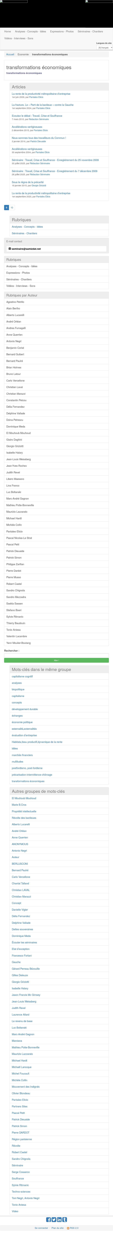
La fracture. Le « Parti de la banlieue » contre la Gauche (42, 104)
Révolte (16, 1145)
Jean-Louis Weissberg (18, 459)
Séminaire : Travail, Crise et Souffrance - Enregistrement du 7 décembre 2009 (54, 171)
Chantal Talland (20, 883)
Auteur (15, 857)
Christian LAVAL (21, 890)
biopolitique (18, 689)
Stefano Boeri (13, 610)
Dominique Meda (15, 426)
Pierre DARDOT (20, 1132)
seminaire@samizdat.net (26, 249)
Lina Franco (12, 485)
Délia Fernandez (15, 406)
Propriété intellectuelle (24, 811)
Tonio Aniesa (13, 629)
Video (15, 1211)
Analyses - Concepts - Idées (30, 31)
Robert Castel (14, 583)
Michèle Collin (14, 524)
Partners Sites (19, 1106)
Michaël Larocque (21, 1067)
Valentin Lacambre (16, 636)
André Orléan (13, 321)
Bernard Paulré (14, 361)
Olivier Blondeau (21, 1093)
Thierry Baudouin (15, 623)
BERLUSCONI (20, 863)
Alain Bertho (13, 308)
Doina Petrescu (14, 419)
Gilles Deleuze (20, 975)
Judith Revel (13, 472)
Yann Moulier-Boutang (18, 643)
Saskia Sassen (14, 603)
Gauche (16, 962)
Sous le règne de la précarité (28, 182)
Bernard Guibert (15, 354)
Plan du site (58, 1227)
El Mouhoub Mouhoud (18, 433)
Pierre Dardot (13, 570)
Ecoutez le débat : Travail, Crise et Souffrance (37, 115)
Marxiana (17, 1040)
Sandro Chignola (15, 590)
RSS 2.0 (73, 1227)
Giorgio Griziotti (39, 185)
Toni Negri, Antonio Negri (25, 1198)
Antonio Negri (13, 341)
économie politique (22, 722)
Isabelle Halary (14, 452)
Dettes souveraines (22, 929)
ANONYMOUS (20, 844)
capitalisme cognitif (22, 676)
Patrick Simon (13, 557)
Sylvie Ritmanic (14, 616)
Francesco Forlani (22, 955)
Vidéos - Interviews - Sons (18, 38)
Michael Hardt (14, 518)
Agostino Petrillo (15, 302)
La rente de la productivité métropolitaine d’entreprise (41, 93)
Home (7, 31)
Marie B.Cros (19, 804)
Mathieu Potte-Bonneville (20, 505)
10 (12, 207)
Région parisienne (22, 1139)
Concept (16, 903)
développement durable (25, 709)
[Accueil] (14, 14)
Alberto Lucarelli (15, 315)
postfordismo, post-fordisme (27, 768)
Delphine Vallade (15, 413)
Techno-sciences (21, 1191)
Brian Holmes (13, 367)
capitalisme (18, 696)
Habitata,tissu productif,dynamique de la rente (37, 742)
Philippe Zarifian (15, 564)
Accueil (10, 54)
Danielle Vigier (20, 909)
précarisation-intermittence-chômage (32, 774)
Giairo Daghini (14, 439)
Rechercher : (11, 650)
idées (15, 748)
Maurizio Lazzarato (16, 511)
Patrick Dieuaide (38, 141)
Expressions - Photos (62, 31)
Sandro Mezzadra (16, 597)
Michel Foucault (20, 1073)
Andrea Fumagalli (16, 328)
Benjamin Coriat (15, 347)
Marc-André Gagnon (17, 498)
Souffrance (18, 1178)
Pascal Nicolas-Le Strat (19, 538)
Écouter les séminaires (24, 942)
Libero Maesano (15, 479)
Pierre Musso (13, 577)
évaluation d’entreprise (24, 735)
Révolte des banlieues (24, 817)
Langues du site (104, 43)
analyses (17, 683)
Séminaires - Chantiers (90, 31)
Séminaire (17, 1165)
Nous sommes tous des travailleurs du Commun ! (39, 138)
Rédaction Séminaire (39, 119)
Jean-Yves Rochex (16, 465)
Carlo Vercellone (15, 380)
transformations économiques (28, 781)
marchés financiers (22, 755)
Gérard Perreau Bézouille (26, 968)
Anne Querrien (14, 334)
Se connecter (41, 1227)
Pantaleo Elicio (36, 96)
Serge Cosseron (21, 1172)
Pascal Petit (12, 544)
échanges (17, 715)
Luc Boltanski (13, 492)
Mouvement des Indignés (26, 1086)
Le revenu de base (22, 1021)
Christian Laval (14, 387)
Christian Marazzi (15, 393)
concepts (17, 702)
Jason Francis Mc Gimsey (26, 994)
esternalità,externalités (24, 728)
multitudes (17, 761)
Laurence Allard (20, 1014)
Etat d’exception (20, 949)
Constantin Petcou (16, 400)
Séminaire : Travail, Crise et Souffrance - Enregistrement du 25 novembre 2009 (55, 160)
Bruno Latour (13, 374)
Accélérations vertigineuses (27, 126)
